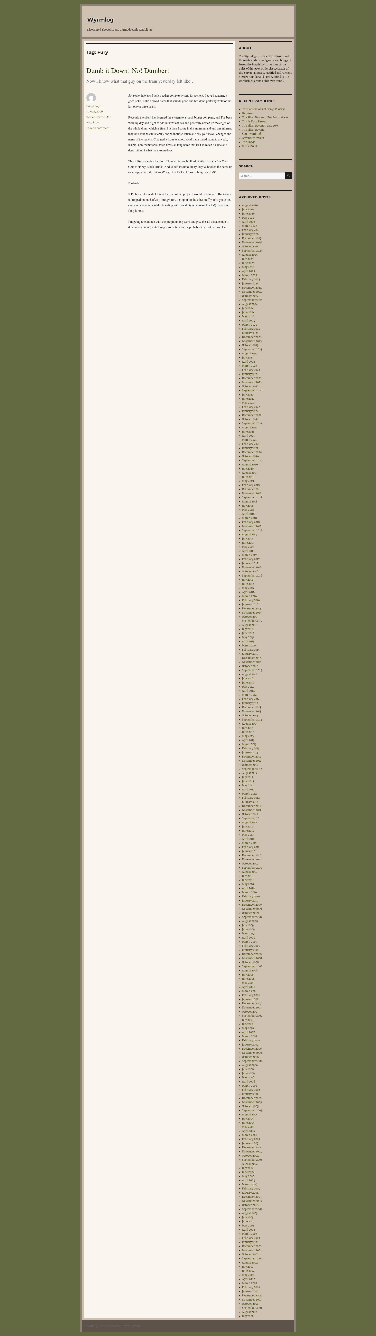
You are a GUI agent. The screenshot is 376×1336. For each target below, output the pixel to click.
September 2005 (252, 1110)
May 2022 (248, 403)
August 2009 (250, 921)
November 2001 (251, 1299)
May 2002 (248, 1275)
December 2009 (252, 904)
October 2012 (250, 765)
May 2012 (248, 785)
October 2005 (250, 1106)
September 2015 (252, 621)
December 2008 (252, 954)
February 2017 (251, 559)
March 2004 (249, 1184)
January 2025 (250, 283)
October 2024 (250, 296)
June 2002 (248, 1271)
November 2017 (251, 526)
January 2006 (250, 1094)
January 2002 (250, 1291)
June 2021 (248, 431)
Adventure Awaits (253, 138)
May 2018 (248, 509)
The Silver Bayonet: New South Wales (265, 117)
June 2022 (248, 398)
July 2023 (247, 357)
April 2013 (248, 740)
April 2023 (248, 361)
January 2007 (250, 1044)
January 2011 (250, 851)
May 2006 (248, 1077)
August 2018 (249, 501)
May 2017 (248, 547)
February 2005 (251, 1139)
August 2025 (250, 254)
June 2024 (248, 312)
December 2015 (251, 608)
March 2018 (249, 518)
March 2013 (249, 744)
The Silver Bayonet (253, 129)
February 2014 (251, 699)
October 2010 (250, 863)
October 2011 (250, 814)
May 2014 (248, 686)
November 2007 (252, 1007)
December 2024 (252, 287)
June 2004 (248, 1172)
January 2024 (250, 333)
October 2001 (250, 1303)
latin (96, 122)
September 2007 (252, 1015)
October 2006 (250, 1057)
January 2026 (250, 234)
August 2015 (249, 625)
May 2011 (247, 834)
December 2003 (251, 1196)
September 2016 (252, 575)
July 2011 (247, 826)
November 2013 (251, 711)
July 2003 (247, 1217)
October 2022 (250, 386)
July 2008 (248, 974)
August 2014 (249, 674)
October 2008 (250, 962)
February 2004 (251, 1188)
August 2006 (250, 1065)
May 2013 (248, 736)
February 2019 (251, 485)
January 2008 (250, 999)
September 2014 (252, 670)
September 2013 (252, 719)
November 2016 (252, 567)
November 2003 (252, 1201)
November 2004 (252, 1151)
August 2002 (250, 1262)
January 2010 (250, 900)
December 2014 (251, 658)
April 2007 (248, 1032)
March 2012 (249, 793)
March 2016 (249, 596)
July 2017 (247, 538)
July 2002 (248, 1266)
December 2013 (251, 707)
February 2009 (251, 946)
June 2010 (248, 880)
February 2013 (250, 748)
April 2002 (248, 1279)
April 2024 (248, 320)
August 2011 (249, 822)
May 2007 (248, 1028)
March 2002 (249, 1283)
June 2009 (248, 929)
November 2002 (252, 1250)
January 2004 (250, 1192)
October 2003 (250, 1205)
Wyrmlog (100, 19)
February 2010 (251, 896)
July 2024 (248, 308)
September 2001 (252, 1308)
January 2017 (250, 563)
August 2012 (249, 773)
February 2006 (251, 1090)
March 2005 (249, 1135)
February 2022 (251, 407)
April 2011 (248, 839)
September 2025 (252, 250)
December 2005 (252, 1098)
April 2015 (248, 641)
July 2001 (247, 1316)
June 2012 (248, 781)
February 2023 (251, 370)
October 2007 (250, 1011)
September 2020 (252, 460)
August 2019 (250, 472)
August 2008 (250, 970)
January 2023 (250, 374)
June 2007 (248, 1024)
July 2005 (248, 1118)
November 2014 (251, 662)
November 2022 (252, 382)
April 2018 (248, 514)
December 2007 (252, 1003)
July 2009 (248, 925)
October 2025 (250, 246)
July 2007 (248, 1020)
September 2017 (252, 530)
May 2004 (248, 1176)
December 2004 (252, 1147)
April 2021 (248, 435)
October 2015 (250, 616)
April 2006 (248, 1081)
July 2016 (247, 579)
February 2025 (251, 279)
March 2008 (249, 991)
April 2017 (248, 551)
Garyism (247, 113)
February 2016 (251, 600)
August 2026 (250, 205)
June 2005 (248, 1122)
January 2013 (250, 752)
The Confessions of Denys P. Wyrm (264, 109)
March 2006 (249, 1085)
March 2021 (249, 440)
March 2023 (249, 365)
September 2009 (252, 917)
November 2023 (252, 341)
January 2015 (250, 653)
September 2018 (252, 497)
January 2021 (250, 448)
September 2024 (252, 300)
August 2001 (249, 1312)
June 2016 (248, 584)
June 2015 (248, 633)
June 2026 (248, 213)
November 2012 (251, 760)
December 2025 (252, 238)
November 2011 (251, 810)
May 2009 (248, 933)
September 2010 (252, 867)
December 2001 (251, 1295)
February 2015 (251, 649)
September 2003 (252, 1209)
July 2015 (247, 629)
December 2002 (252, 1246)
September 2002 (252, 1258)
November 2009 (252, 909)
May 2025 (248, 267)
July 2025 (248, 259)
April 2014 (248, 690)
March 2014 (249, 695)
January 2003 (250, 1242)
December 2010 (251, 855)
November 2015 (251, 612)
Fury (89, 122)
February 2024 (251, 328)
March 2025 (249, 275)
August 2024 (250, 304)
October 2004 (250, 1155)
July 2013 (247, 728)
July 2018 (247, 505)
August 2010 (249, 871)
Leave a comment (97, 127)
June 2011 (248, 830)
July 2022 (248, 394)
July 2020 (248, 468)
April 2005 (248, 1131)
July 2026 (248, 209)
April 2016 (248, 592)
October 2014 (250, 666)
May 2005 (248, 1127)
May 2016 (248, 588)
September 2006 (252, 1061)
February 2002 (251, 1287)
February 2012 (251, 797)
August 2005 (250, 1114)
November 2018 (251, 493)
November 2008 (252, 958)
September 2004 (252, 1159)
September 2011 (252, 818)
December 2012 (251, 756)
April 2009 (248, 937)
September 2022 (252, 390)
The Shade (248, 142)
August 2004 (250, 1164)
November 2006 (252, 1052)
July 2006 (248, 1069)
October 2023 (250, 345)
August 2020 (250, 464)
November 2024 (252, 291)
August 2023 (250, 353)
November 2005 (252, 1102)
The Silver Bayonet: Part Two (260, 125)
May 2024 (248, 316)
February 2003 (251, 1238)
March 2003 (249, 1234)
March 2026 (249, 226)
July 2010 (247, 876)
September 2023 (252, 349)
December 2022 (252, 378)
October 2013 (250, 715)
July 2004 (248, 1168)
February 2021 (251, 444)
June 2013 (248, 732)
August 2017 (249, 534)
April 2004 (248, 1180)
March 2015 (249, 645)
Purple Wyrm (94, 106)
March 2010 (249, 892)
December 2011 (251, 806)
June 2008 (248, 978)
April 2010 (248, 888)
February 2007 (251, 1040)
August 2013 (249, 723)
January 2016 (250, 604)
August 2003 (250, 1213)
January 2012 (250, 802)
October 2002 (250, 1254)
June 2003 (248, 1221)
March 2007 (249, 1036)
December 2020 (252, 452)
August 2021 (249, 427)
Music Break (250, 146)
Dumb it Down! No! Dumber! (127, 70)
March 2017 (249, 555)
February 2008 (251, 995)
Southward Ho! (251, 134)
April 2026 (248, 222)
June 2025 (248, 263)
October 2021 (250, 419)
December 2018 (251, 489)
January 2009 (250, 950)
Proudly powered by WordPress (120, 1326)
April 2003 (248, 1229)
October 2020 (250, 456)
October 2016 (250, 571)
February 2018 (251, 522)
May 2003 (248, 1225)
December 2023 (251, 337)
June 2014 (248, 682)
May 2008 (248, 983)
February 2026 (251, 230)
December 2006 (252, 1048)
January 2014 (250, 703)
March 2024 (249, 324)
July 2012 (247, 777)
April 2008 (248, 987)
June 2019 (248, 477)
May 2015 (248, 637)
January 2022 (250, 411)
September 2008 (252, 966)
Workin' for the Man (98, 117)
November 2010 (251, 859)
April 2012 (248, 789)
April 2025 (248, 271)
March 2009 (249, 941)
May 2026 (248, 217)
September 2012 (252, 769)
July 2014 (247, 678)
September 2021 (252, 423)
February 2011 (250, 847)
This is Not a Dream (254, 121)
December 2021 (251, 415)
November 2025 (252, 242)
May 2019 (248, 481)
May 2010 (248, 884)
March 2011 (249, 843)
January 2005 (250, 1143)
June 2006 (248, 1073)
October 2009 (250, 913)
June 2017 (248, 542)
